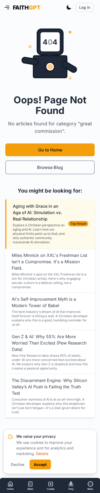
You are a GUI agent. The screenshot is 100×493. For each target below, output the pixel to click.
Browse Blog (50, 167)
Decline (17, 464)
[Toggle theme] (69, 7)
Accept (40, 464)
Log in (84, 7)
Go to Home (50, 149)
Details (42, 453)
